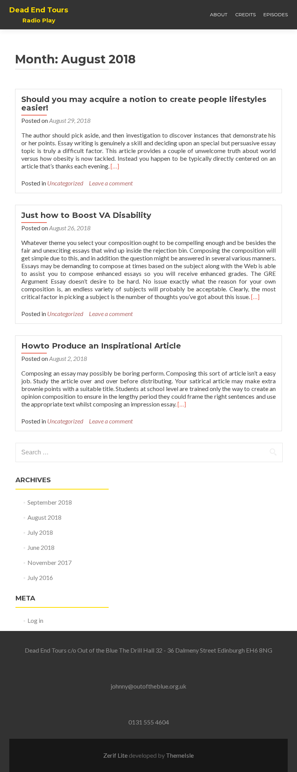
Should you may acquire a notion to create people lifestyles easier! (143, 103)
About (218, 14)
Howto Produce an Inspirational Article (101, 345)
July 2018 (40, 532)
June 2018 (41, 547)
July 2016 (40, 577)
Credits (245, 14)
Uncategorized (65, 183)
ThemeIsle (180, 755)
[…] (115, 166)
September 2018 (49, 502)
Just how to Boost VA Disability (86, 215)
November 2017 (49, 562)
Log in (35, 620)
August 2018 (44, 517)
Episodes (275, 14)
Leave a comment (111, 183)
